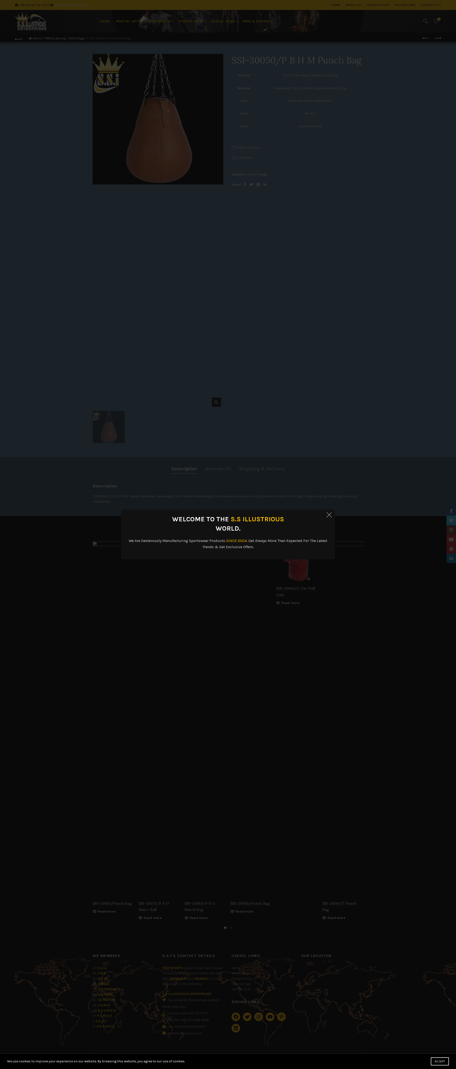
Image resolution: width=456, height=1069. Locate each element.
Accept (440, 1061)
